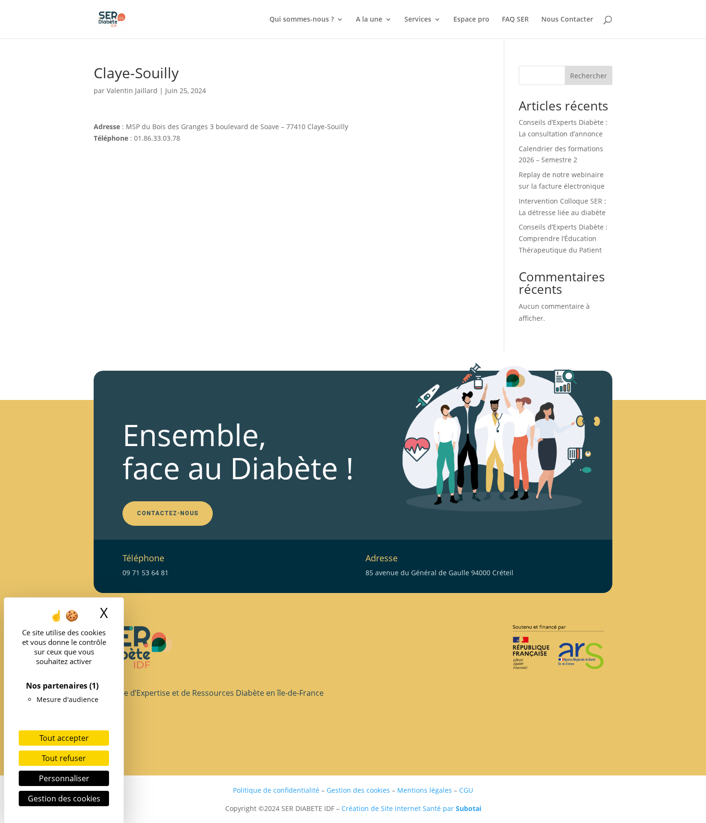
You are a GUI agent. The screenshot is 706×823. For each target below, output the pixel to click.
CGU (466, 790)
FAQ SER (515, 20)
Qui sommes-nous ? (301, 20)
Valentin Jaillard (132, 90)
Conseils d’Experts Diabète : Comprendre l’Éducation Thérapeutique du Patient (563, 238)
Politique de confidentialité (276, 790)
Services (417, 20)
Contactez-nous (167, 513)
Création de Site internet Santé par (411, 808)
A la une (369, 20)
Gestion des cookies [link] (64, 798)
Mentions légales (424, 790)
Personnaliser (64, 778)
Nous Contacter (567, 20)
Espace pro (471, 20)
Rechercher (588, 75)
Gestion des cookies (358, 790)
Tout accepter (64, 738)
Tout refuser (64, 758)
